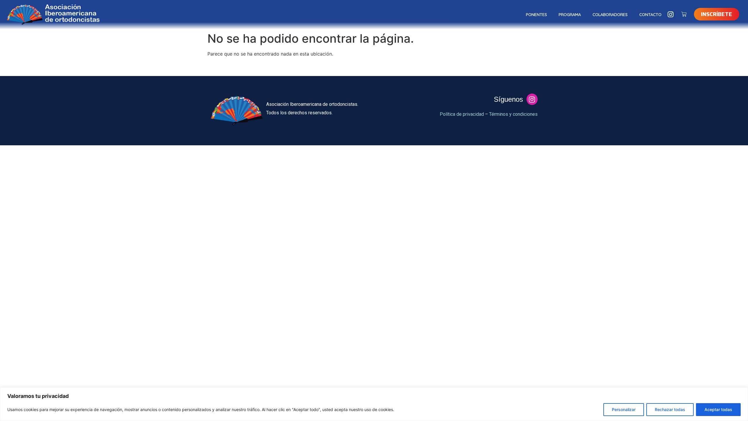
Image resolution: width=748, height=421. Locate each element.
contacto (650, 14)
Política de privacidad (462, 114)
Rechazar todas (670, 409)
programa (570, 14)
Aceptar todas (718, 409)
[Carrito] (684, 14)
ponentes (536, 14)
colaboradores (610, 14)
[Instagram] (670, 14)
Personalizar (624, 409)
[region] (374, 404)
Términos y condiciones (513, 114)
